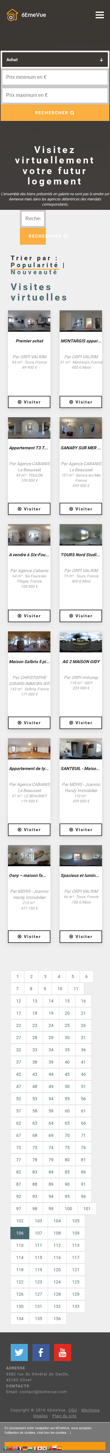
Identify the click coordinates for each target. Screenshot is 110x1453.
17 (18, 1013)
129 (75, 1294)
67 (18, 1135)
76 (83, 1147)
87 (18, 1184)
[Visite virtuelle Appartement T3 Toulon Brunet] (29, 428)
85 (67, 1172)
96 (83, 1196)
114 (20, 1257)
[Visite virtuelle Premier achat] (29, 321)
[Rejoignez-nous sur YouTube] (62, 1352)
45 (67, 1074)
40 (67, 1062)
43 (34, 1074)
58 (34, 1110)
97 (18, 1208)
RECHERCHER (52, 112)
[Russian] (54, 1449)
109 (75, 1233)
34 (51, 1049)
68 (34, 1135)
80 (67, 1159)
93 (34, 1196)
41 (83, 1062)
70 (67, 1135)
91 (83, 1184)
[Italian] (34, 1449)
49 (51, 1086)
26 (83, 1025)
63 (34, 1123)
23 (34, 1025)
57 (18, 1110)
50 (67, 1086)
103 (38, 1220)
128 (57, 1294)
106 (22, 1233)
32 (18, 1049)
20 (67, 1013)
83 (34, 1172)
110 (20, 1245)
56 (83, 1098)
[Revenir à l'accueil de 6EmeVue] (12, 14)
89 (51, 1184)
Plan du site (64, 1416)
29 (51, 1037)
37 (18, 1062)
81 (83, 1159)
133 (75, 1306)
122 (20, 1282)
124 (57, 1282)
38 (34, 1062)
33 (34, 1049)
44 (51, 1074)
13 (34, 1000)
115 (38, 1257)
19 (51, 1013)
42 (18, 1074)
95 (67, 1196)
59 (51, 1110)
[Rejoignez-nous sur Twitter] (19, 1352)
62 (18, 1123)
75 (67, 1147)
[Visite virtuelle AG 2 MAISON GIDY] (81, 642)
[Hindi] (30, 1449)
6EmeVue (33, 14)
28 (34, 1037)
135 (38, 1318)
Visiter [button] (31, 402)
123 (38, 1282)
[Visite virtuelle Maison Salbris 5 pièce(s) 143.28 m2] (29, 642)
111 (38, 1245)
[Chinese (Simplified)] (10, 1449)
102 (20, 1220)
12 (18, 1000)
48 (34, 1086)
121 (75, 1269)
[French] (20, 1449)
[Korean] (44, 1449)
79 (51, 1159)
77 (18, 1159)
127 (38, 1294)
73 (34, 1147)
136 (57, 1318)
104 (57, 1220)
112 (57, 1245)
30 (67, 1037)
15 (67, 1000)
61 (83, 1110)
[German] (25, 1449)
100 (68, 1208)
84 (51, 1172)
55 (67, 1098)
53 (34, 1098)
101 (87, 1208)
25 (67, 1025)
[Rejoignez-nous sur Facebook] (41, 1352)
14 (51, 1000)
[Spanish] (59, 1449)
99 (51, 1208)
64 (51, 1123)
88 (34, 1184)
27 (18, 1037)
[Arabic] (5, 1449)
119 (38, 1269)
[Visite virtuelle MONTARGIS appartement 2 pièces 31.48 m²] (81, 321)
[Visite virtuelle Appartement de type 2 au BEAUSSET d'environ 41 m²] (29, 749)
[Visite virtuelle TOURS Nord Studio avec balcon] (81, 535)
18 (34, 1013)
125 (75, 1282)
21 (83, 1013)
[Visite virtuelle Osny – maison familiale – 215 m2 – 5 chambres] (29, 856)
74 (51, 1147)
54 (51, 1098)
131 (38, 1306)
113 (75, 1245)
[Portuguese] (49, 1449)
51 (83, 1086)
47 (18, 1086)
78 (34, 1159)
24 (51, 1025)
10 (59, 988)
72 (18, 1147)
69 (51, 1135)
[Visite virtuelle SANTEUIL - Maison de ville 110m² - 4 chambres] (81, 749)
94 (51, 1196)
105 (75, 1220)
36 (83, 1049)
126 (20, 1294)
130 (20, 1306)
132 (57, 1306)
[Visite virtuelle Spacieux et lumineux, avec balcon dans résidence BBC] (81, 856)
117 (75, 1257)
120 (57, 1269)
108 (57, 1233)
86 (83, 1172)
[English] (15, 1449)
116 (57, 1257)
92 (18, 1196)
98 (34, 1208)
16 (83, 1000)
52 (18, 1098)
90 (67, 1184)
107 (38, 1233)
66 (83, 1123)
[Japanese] (39, 1449)
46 (83, 1074)
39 (51, 1062)
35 (67, 1049)
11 (76, 988)
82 (18, 1172)
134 (20, 1318)
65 (67, 1123)
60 (67, 1110)
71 (83, 1135)
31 (83, 1037)
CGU (72, 1410)
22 (18, 1025)
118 (20, 1269)
